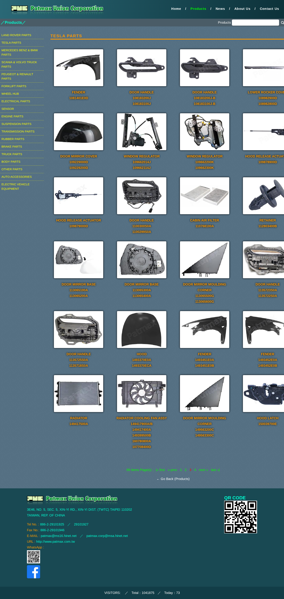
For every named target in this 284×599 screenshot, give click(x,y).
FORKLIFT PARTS (13, 86)
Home (176, 9)
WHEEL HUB (10, 93)
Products (198, 9)
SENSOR (7, 108)
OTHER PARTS (11, 169)
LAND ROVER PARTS (16, 35)
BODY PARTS (10, 161)
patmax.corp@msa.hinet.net (107, 536)
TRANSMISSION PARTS (18, 131)
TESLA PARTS (11, 42)
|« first (160, 470)
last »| (215, 470)
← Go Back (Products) (173, 479)
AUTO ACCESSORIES (16, 176)
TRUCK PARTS (11, 154)
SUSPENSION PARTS (16, 124)
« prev (172, 470)
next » (203, 470)
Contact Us (269, 9)
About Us (242, 9)
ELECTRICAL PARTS (15, 101)
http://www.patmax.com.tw (55, 541)
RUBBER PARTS (12, 139)
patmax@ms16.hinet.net (59, 536)
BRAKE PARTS (11, 146)
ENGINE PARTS (12, 116)
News (220, 9)
